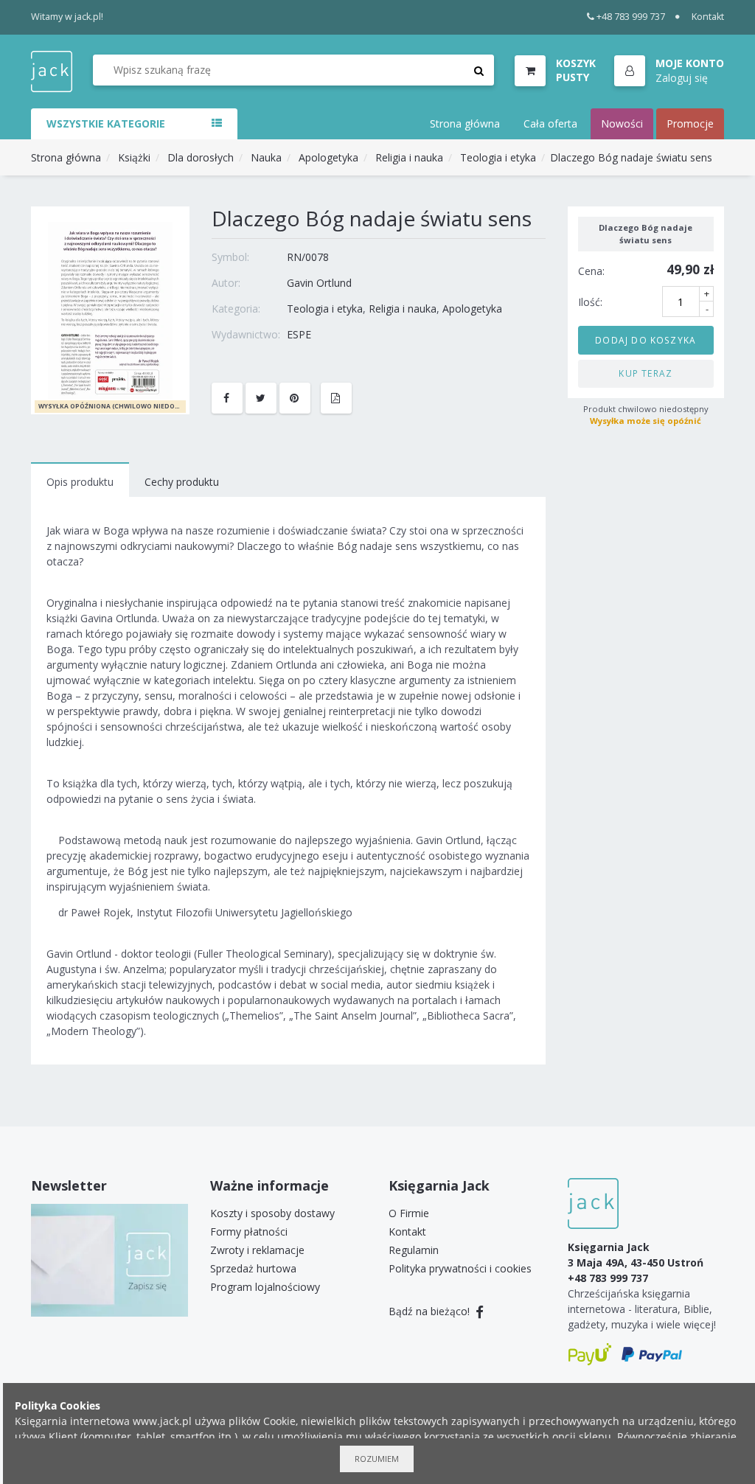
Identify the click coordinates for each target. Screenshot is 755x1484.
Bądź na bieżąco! (431, 1311)
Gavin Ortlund (319, 283)
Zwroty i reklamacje (257, 1250)
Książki (134, 157)
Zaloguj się (681, 78)
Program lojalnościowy (265, 1287)
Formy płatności (249, 1232)
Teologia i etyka (498, 157)
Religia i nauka (409, 157)
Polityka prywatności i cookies (460, 1268)
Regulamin (414, 1250)
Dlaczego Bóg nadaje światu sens (631, 157)
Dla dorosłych (200, 157)
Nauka (266, 157)
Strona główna (465, 123)
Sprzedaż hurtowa (253, 1268)
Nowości (622, 123)
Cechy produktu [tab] (182, 482)
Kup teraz (645, 373)
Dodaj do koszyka (645, 340)
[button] (669, 71)
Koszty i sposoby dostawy (272, 1213)
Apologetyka (328, 157)
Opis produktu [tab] (80, 482)
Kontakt (708, 16)
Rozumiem (377, 1458)
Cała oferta (550, 123)
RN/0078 (308, 257)
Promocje (690, 123)
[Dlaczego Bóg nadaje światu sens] (110, 309)
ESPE (299, 334)
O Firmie (409, 1213)
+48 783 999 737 (630, 16)
